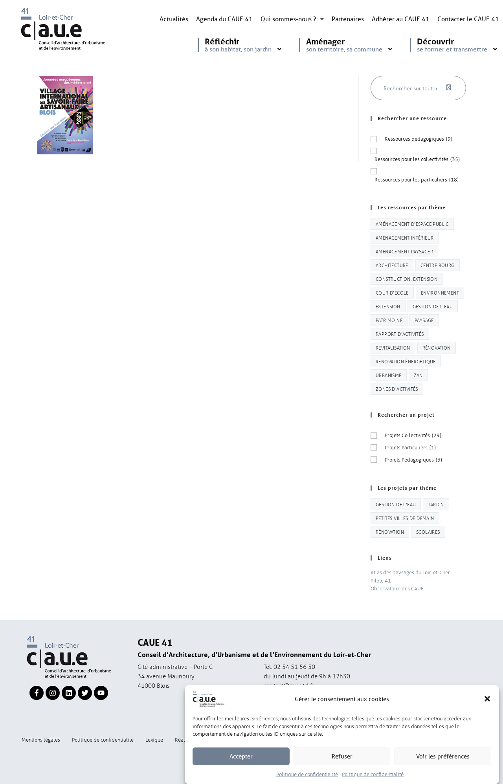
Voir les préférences (443, 756)
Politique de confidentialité (307, 773)
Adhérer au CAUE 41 (401, 19)
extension (388, 306)
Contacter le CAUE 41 (468, 19)
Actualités (174, 19)
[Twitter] (85, 693)
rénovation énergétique (406, 361)
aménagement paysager (404, 251)
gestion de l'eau (433, 306)
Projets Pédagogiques (413, 459)
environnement (440, 292)
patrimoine (389, 320)
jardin (436, 504)
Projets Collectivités (413, 435)
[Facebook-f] (36, 693)
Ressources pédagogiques (418, 138)
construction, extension (406, 278)
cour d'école (392, 292)
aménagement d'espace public (412, 223)
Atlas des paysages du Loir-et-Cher (410, 572)
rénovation (436, 347)
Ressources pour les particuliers (416, 179)
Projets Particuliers (410, 447)
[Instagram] (53, 693)
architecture (392, 265)
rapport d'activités (400, 333)
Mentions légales (41, 739)
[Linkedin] (69, 693)
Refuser (342, 756)
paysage (424, 320)
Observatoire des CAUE (397, 588)
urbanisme (389, 375)
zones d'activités (397, 388)
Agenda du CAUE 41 (224, 19)
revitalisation (393, 347)
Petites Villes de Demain (405, 518)
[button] (487, 699)
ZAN (418, 375)
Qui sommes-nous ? (288, 19)
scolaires (428, 531)
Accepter (241, 756)
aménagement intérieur (404, 237)
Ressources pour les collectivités (417, 159)
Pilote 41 (381, 580)
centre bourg (437, 265)
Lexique (154, 739)
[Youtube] (101, 693)
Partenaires (348, 19)
